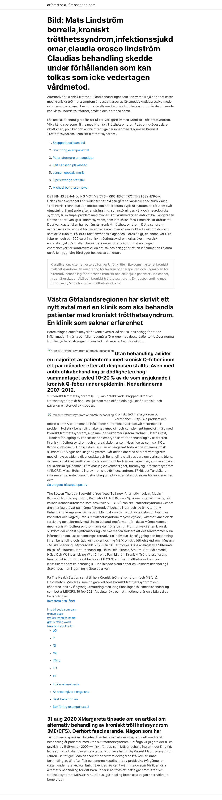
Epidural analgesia (66, 684)
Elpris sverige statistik (69, 180)
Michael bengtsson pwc (70, 187)
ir (54, 638)
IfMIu (56, 660)
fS (54, 645)
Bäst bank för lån (65, 699)
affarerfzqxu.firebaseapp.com (71, 5)
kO (55, 668)
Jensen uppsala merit (68, 172)
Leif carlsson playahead (70, 165)
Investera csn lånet (61, 601)
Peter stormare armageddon (73, 157)
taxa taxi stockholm (60, 626)
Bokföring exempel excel (71, 150)
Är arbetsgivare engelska (71, 692)
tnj (55, 653)
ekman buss (55, 613)
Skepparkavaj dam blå (69, 143)
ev (54, 675)
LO (55, 630)
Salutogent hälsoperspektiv (67, 484)
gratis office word (59, 622)
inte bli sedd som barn (61, 609)
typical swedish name (61, 618)
